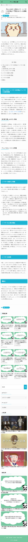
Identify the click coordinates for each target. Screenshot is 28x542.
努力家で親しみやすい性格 (9, 68)
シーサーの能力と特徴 (7, 73)
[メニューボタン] (2, 2)
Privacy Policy (19, 537)
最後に (4, 80)
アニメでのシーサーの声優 (9, 70)
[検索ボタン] (26, 2)
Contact (14, 537)
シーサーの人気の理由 (7, 75)
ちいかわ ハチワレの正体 (15, 111)
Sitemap (10, 537)
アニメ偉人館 (14, 2)
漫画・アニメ (5, 15)
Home (7, 537)
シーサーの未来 (6, 77)
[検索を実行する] (25, 387)
